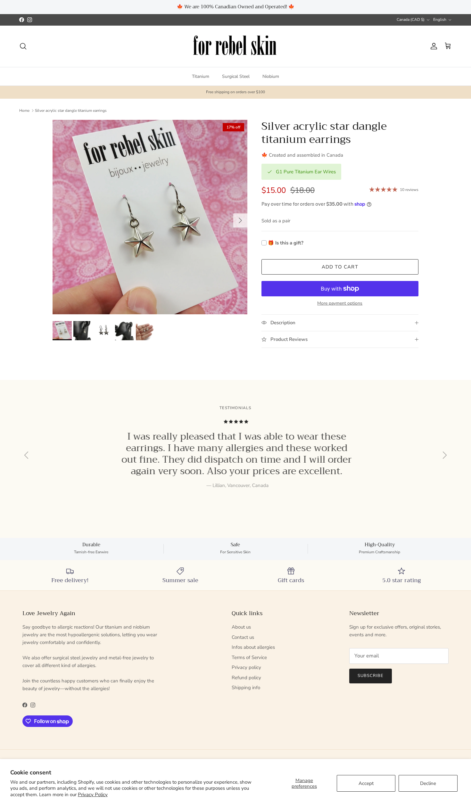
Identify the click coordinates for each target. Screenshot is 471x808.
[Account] (432, 46)
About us (241, 627)
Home (24, 110)
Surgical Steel (236, 76)
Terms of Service (249, 657)
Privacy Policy (93, 794)
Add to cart (340, 267)
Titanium (200, 76)
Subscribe (371, 676)
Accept (366, 783)
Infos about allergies (253, 647)
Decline (428, 783)
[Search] (23, 46)
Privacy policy (246, 667)
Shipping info (246, 687)
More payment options (339, 303)
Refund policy (246, 677)
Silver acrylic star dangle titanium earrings (71, 110)
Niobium (270, 76)
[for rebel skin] (236, 46)
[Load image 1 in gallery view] (150, 217)
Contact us (243, 637)
